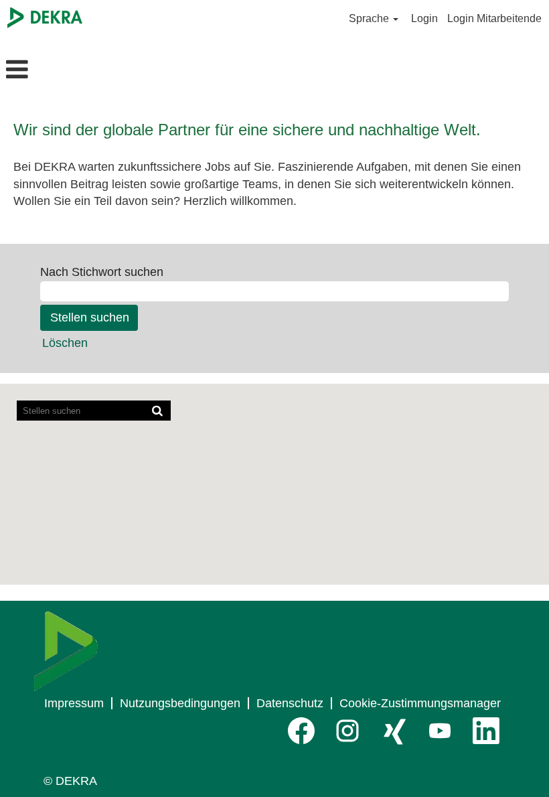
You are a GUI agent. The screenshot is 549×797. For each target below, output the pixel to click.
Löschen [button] (65, 343)
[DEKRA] (45, 18)
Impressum (74, 703)
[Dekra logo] (65, 651)
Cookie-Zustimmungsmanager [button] (420, 703)
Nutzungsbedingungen (180, 703)
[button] (91, 71)
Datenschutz (289, 703)
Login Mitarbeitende (494, 18)
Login (424, 18)
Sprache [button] (370, 18)
